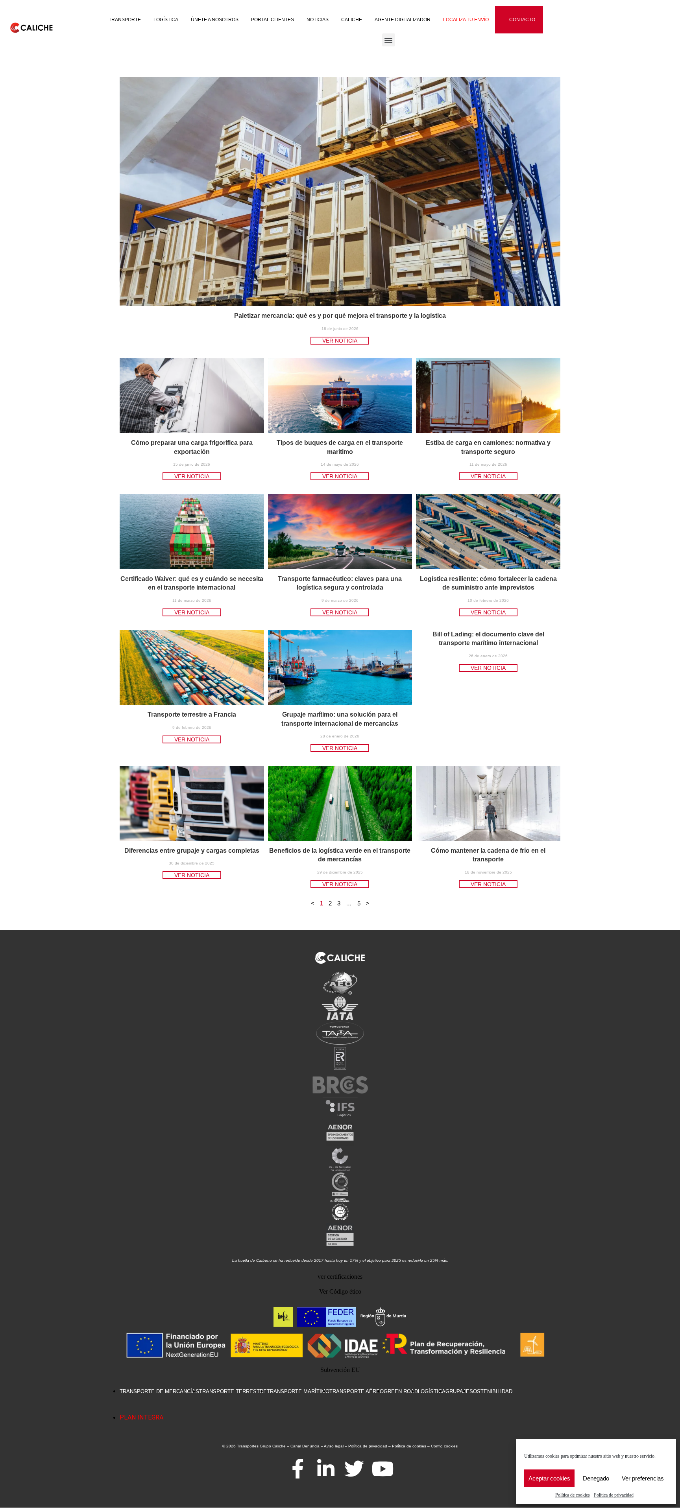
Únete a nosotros (214, 19)
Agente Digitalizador (403, 19)
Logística (165, 19)
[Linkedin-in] (326, 1469)
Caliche (351, 19)
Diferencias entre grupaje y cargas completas (191, 850)
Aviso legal (334, 1446)
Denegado (596, 1478)
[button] (388, 39)
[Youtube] (382, 1469)
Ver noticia (339, 340)
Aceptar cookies (549, 1478)
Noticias (318, 19)
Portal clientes (272, 19)
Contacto (522, 19)
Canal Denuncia (305, 1446)
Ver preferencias (643, 1478)
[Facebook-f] (297, 1469)
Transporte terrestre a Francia (192, 714)
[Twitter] (354, 1469)
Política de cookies (572, 1495)
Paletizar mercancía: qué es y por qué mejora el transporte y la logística (340, 315)
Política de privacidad (614, 1495)
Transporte (125, 19)
